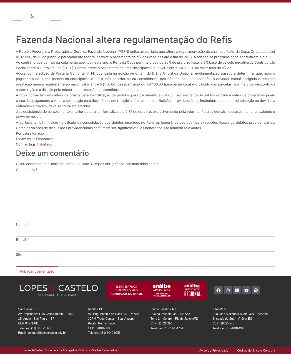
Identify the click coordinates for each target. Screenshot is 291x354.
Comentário (27, 169)
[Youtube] (246, 290)
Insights (176, 10)
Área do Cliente (262, 10)
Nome (22, 224)
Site (19, 254)
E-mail (22, 239)
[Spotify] (256, 290)
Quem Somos (103, 10)
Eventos (198, 10)
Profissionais (157, 10)
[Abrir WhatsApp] (279, 342)
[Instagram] (228, 290)
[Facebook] (218, 290)
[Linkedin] (237, 290)
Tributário (44, 144)
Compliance (238, 10)
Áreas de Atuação (130, 10)
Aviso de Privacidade (258, 20)
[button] (284, 9)
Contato (214, 10)
